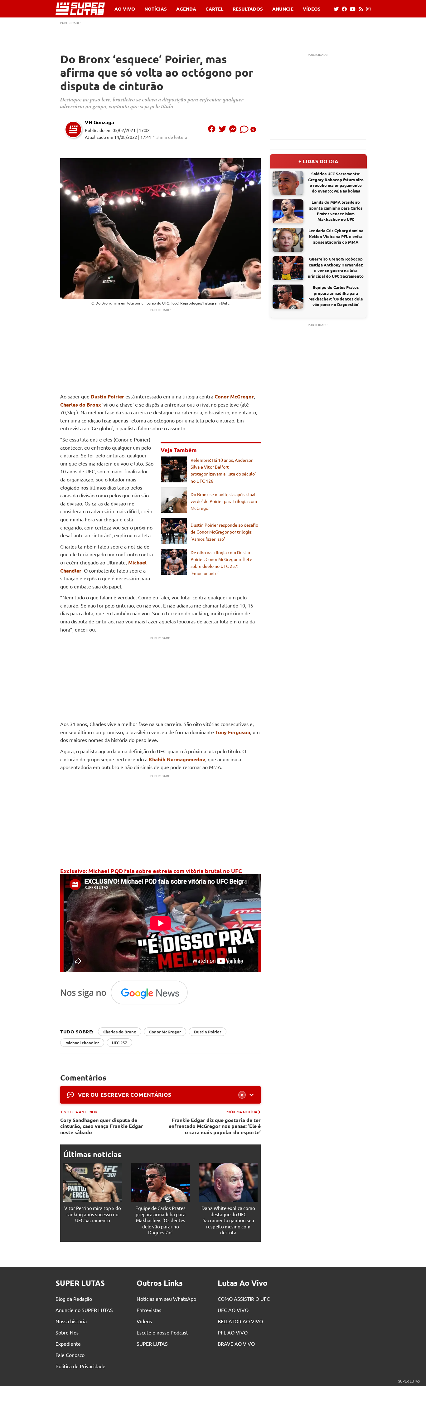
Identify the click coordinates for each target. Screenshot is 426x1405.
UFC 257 (119, 1042)
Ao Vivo (124, 9)
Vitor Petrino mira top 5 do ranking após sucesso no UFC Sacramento (92, 1214)
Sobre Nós (67, 1332)
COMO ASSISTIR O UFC (244, 1298)
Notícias (155, 9)
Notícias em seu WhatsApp (166, 1298)
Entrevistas (149, 1310)
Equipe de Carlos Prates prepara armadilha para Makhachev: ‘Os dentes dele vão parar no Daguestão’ (160, 1220)
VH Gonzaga (99, 122)
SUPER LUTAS (152, 1343)
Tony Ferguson (232, 732)
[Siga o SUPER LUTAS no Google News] (127, 1004)
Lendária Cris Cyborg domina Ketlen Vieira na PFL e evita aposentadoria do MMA (335, 236)
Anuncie (282, 9)
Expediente (68, 1343)
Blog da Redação (74, 1298)
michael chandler (82, 1042)
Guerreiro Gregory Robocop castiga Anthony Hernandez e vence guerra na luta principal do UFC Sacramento (336, 267)
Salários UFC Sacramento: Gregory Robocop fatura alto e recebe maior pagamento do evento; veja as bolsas (336, 182)
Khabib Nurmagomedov (177, 759)
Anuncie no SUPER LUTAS (84, 1310)
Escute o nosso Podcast (162, 1332)
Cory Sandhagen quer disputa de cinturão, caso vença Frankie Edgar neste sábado (101, 1126)
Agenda (186, 9)
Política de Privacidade (80, 1366)
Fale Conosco (70, 1355)
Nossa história (71, 1321)
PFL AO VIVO (233, 1332)
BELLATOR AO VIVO (240, 1321)
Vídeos (312, 9)
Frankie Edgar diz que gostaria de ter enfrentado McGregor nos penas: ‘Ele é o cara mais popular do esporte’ (215, 1126)
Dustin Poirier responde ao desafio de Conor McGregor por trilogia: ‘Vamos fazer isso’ (224, 532)
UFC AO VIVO (233, 1310)
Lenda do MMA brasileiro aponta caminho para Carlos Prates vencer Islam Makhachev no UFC (335, 210)
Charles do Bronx (80, 404)
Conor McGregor (234, 396)
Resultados (248, 9)
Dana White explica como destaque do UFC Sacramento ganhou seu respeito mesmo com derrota (228, 1220)
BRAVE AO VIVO (236, 1343)
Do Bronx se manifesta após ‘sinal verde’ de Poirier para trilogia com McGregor (224, 501)
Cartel (214, 9)
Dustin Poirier (107, 396)
